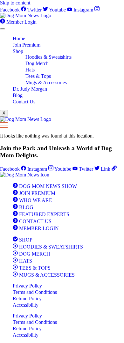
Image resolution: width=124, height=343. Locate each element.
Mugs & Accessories (46, 82)
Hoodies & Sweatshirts (48, 57)
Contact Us (24, 101)
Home (19, 38)
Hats (30, 69)
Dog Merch (37, 63)
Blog (18, 95)
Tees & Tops (38, 76)
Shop (18, 51)
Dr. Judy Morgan (30, 89)
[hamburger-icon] (2, 29)
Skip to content (15, 2)
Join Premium (26, 45)
